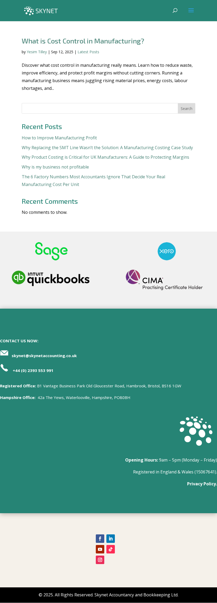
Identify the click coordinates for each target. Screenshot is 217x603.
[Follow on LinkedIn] (110, 538)
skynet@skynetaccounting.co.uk (44, 355)
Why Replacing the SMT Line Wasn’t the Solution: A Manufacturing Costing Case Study (107, 147)
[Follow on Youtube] (100, 549)
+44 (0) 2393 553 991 (33, 370)
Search (186, 108)
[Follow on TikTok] (110, 549)
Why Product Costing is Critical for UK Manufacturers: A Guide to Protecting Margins (105, 157)
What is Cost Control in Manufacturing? (83, 41)
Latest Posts (88, 51)
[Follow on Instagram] (100, 560)
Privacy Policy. (202, 484)
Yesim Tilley (37, 51)
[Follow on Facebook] (100, 538)
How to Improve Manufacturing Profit (59, 138)
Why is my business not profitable (55, 167)
